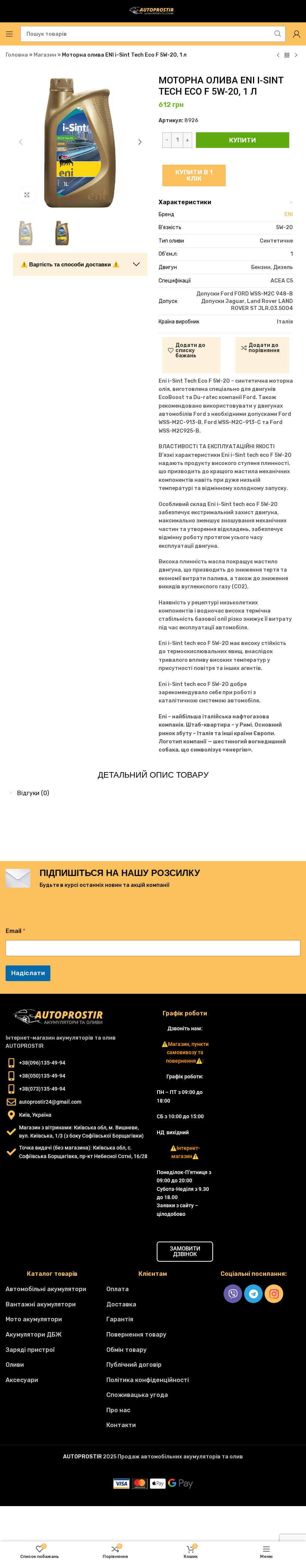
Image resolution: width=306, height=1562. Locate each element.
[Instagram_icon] (274, 1293)
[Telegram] (253, 1293)
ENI (288, 214)
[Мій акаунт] (296, 33)
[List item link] (52, 1289)
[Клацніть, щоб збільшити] (27, 195)
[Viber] (233, 1293)
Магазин (45, 55)
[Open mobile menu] (9, 33)
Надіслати (28, 973)
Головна (17, 55)
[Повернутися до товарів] (286, 55)
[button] (20, 142)
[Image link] (62, 1017)
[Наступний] (295, 55)
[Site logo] (153, 11)
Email (15, 931)
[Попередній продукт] (278, 55)
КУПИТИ (242, 140)
